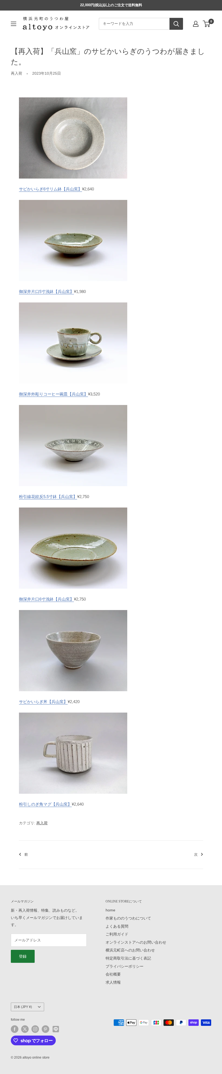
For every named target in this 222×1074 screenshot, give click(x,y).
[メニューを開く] (13, 24)
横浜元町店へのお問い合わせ (130, 950)
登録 (23, 956)
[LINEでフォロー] (56, 1029)
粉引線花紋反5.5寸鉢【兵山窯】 (48, 496)
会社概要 (113, 974)
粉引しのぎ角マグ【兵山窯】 (45, 804)
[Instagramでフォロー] (35, 1029)
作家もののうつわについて (128, 918)
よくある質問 (117, 926)
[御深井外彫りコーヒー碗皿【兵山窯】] (73, 302)
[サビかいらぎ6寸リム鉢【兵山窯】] (73, 97)
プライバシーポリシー (124, 966)
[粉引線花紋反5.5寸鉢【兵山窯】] (73, 404)
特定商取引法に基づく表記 (128, 958)
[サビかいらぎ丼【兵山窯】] (73, 609)
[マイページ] (195, 24)
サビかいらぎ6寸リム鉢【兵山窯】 (50, 189)
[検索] (176, 24)
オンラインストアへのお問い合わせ (136, 942)
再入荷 (16, 73)
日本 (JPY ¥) (23, 1007)
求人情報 (113, 982)
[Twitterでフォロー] (25, 1029)
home (110, 910)
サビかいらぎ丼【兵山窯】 (43, 701)
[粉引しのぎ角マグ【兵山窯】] (73, 712)
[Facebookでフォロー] (14, 1029)
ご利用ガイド (117, 934)
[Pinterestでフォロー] (45, 1029)
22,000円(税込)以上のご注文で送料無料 (111, 5)
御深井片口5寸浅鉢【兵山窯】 (46, 291)
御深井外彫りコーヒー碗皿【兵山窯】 (53, 394)
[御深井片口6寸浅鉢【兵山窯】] (73, 507)
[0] (206, 24)
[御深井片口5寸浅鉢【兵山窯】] (73, 199)
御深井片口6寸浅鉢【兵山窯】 (46, 599)
